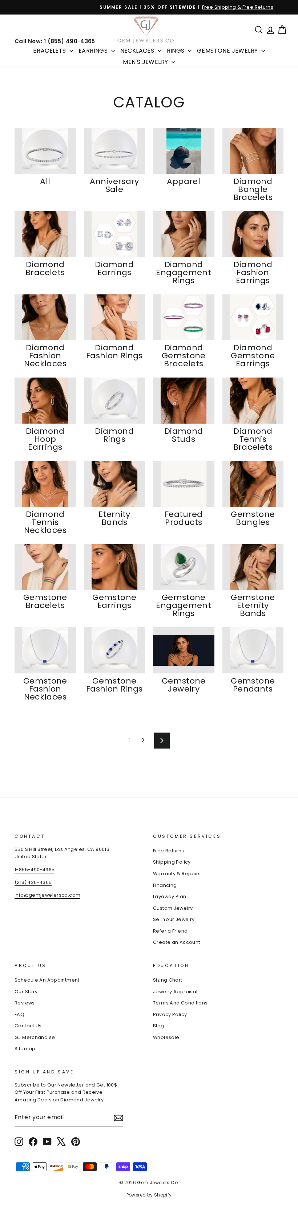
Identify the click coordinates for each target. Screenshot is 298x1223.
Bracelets (50, 50)
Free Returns (168, 851)
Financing (165, 885)
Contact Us (28, 1026)
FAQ (19, 1014)
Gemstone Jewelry (228, 50)
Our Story (26, 991)
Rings (176, 50)
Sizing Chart (167, 980)
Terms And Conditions (180, 1003)
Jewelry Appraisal (175, 991)
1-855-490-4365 (35, 870)
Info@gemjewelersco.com (47, 895)
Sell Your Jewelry (173, 919)
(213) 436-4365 (33, 882)
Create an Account (176, 942)
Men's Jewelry (146, 62)
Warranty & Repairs (177, 874)
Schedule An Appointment (47, 980)
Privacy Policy (170, 1014)
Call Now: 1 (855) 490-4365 (55, 41)
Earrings (93, 50)
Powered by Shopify (149, 1195)
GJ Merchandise (35, 1037)
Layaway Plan (169, 896)
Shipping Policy (172, 862)
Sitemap (25, 1048)
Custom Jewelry (173, 908)
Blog (158, 1026)
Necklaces (138, 50)
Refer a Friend (170, 931)
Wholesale (166, 1037)
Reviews (25, 1003)
